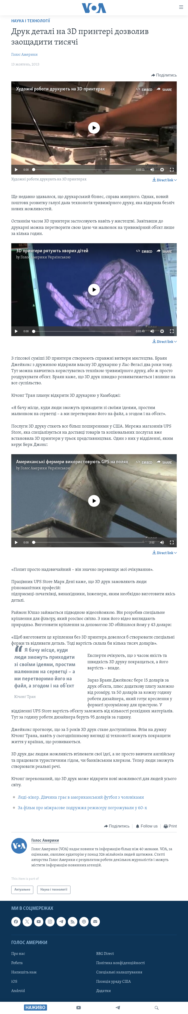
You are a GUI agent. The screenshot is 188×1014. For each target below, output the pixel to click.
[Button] (164, 75)
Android (18, 991)
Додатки (103, 991)
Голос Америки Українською (45, 257)
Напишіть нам (23, 972)
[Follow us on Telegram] (61, 921)
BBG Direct (105, 954)
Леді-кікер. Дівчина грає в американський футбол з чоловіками (81, 797)
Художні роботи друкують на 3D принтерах (60, 89)
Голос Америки (24, 55)
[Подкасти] (84, 921)
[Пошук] (156, 1008)
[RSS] (72, 921)
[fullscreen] (172, 170)
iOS (14, 982)
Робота (17, 963)
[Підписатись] (95, 921)
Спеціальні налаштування (119, 972)
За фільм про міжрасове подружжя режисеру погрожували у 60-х (82, 808)
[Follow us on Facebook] (16, 921)
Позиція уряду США (113, 982)
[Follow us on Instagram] (50, 921)
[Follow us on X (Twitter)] (27, 921)
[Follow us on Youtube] (38, 921)
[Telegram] (117, 1008)
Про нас (18, 954)
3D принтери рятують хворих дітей (52, 251)
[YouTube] (78, 1008)
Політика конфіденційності (120, 963)
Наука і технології (30, 21)
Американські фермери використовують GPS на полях (72, 462)
